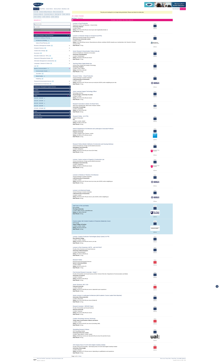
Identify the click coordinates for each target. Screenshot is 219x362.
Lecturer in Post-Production (80, 23)
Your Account (175, 8)
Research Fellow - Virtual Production (83, 76)
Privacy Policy (168, 358)
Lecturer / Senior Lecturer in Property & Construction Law (88, 159)
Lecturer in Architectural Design (81, 190)
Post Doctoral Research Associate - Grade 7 (85, 272)
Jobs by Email (57, 8)
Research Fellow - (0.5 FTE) (80, 116)
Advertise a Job (65, 8)
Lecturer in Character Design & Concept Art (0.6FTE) (87, 35)
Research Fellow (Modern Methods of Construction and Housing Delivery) (93, 144)
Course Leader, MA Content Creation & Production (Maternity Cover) (91, 221)
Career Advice (49, 8)
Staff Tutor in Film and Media (81, 205)
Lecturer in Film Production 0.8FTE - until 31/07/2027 (87, 247)
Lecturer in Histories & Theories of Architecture (85, 175)
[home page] (38, 5)
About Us (38, 360)
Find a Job (36, 8)
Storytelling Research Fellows (81, 329)
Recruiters (182, 8)
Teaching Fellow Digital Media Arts (82, 63)
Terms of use (162, 358)
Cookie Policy (173, 358)
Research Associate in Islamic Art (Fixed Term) (85, 104)
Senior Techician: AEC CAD (80, 284)
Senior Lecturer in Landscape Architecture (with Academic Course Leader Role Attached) (97, 295)
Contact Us (43, 360)
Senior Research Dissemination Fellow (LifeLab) (86, 51)
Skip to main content (5, 1)
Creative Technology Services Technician (84, 318)
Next (80, 356)
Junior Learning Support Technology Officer (85, 91)
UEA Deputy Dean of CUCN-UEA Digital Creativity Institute (89, 345)
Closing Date (80, 18)
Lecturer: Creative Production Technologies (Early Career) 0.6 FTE (91, 236)
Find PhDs (42, 8)
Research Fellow (77, 259)
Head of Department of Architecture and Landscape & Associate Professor (93, 128)
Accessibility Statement (181, 358)
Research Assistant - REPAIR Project (83, 306)
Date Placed (74, 18)
